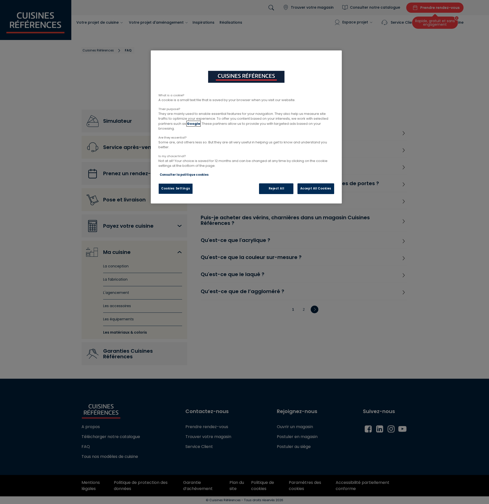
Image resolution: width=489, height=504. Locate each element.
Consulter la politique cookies (184, 175)
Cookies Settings (175, 188)
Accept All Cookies (315, 188)
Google (193, 123)
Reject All (276, 188)
